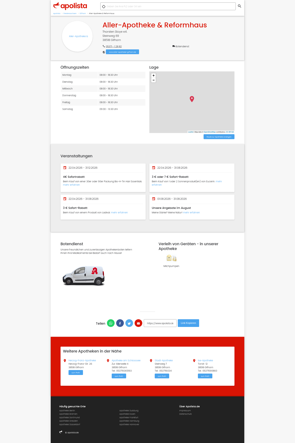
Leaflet (190, 132)
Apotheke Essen (127, 414)
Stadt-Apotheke (164, 360)
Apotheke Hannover (129, 424)
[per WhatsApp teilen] (111, 323)
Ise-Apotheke (205, 360)
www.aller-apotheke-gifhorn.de (122, 52)
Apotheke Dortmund (69, 418)
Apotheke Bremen (68, 414)
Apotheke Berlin (67, 411)
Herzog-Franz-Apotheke (82, 360)
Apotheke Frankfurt (128, 418)
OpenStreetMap (210, 132)
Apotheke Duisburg (128, 411)
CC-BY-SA (230, 132)
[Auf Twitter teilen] (130, 323)
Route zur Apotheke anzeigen (219, 137)
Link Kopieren (188, 323)
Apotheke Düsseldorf (69, 424)
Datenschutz (185, 414)
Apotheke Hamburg (129, 421)
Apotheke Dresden (68, 421)
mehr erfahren (71, 185)
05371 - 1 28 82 (114, 46)
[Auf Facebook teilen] (120, 323)
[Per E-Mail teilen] (139, 323)
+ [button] (154, 75)
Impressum (185, 411)
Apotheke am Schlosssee (126, 360)
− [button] (154, 80)
